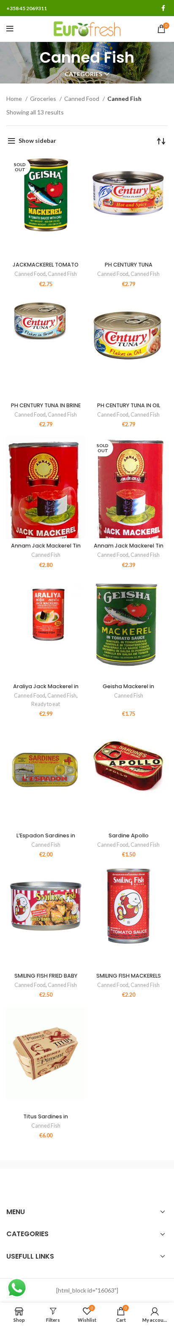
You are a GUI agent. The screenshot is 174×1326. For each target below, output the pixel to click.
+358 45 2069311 (26, 8)
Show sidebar (37, 140)
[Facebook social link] (163, 8)
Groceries (43, 98)
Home (14, 98)
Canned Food (82, 98)
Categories (83, 74)
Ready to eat (45, 704)
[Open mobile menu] (10, 28)
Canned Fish (62, 274)
